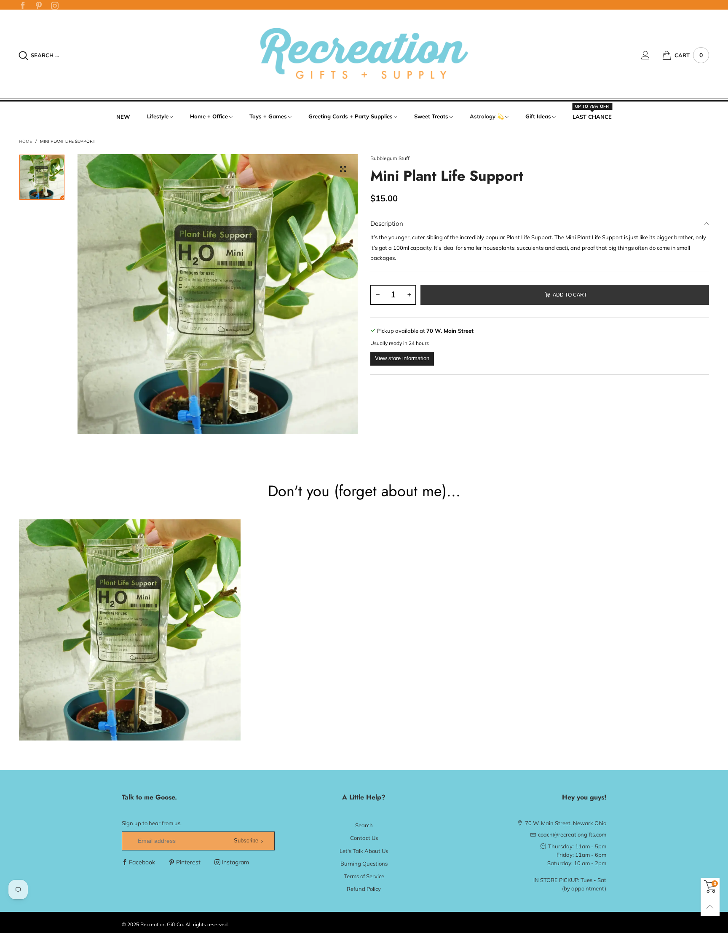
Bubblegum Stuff (390, 158)
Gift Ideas (538, 116)
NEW (123, 116)
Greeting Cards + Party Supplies (350, 116)
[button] (377, 295)
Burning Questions (364, 863)
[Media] (343, 168)
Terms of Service (364, 876)
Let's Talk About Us (364, 850)
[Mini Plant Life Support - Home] (218, 294)
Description (386, 223)
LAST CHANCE (592, 116)
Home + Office (209, 116)
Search (364, 825)
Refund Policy (364, 888)
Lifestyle (158, 116)
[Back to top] (710, 906)
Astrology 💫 (487, 116)
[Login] (651, 55)
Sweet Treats (431, 116)
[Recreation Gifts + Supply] (364, 54)
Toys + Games (268, 116)
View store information (402, 358)
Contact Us (364, 837)
